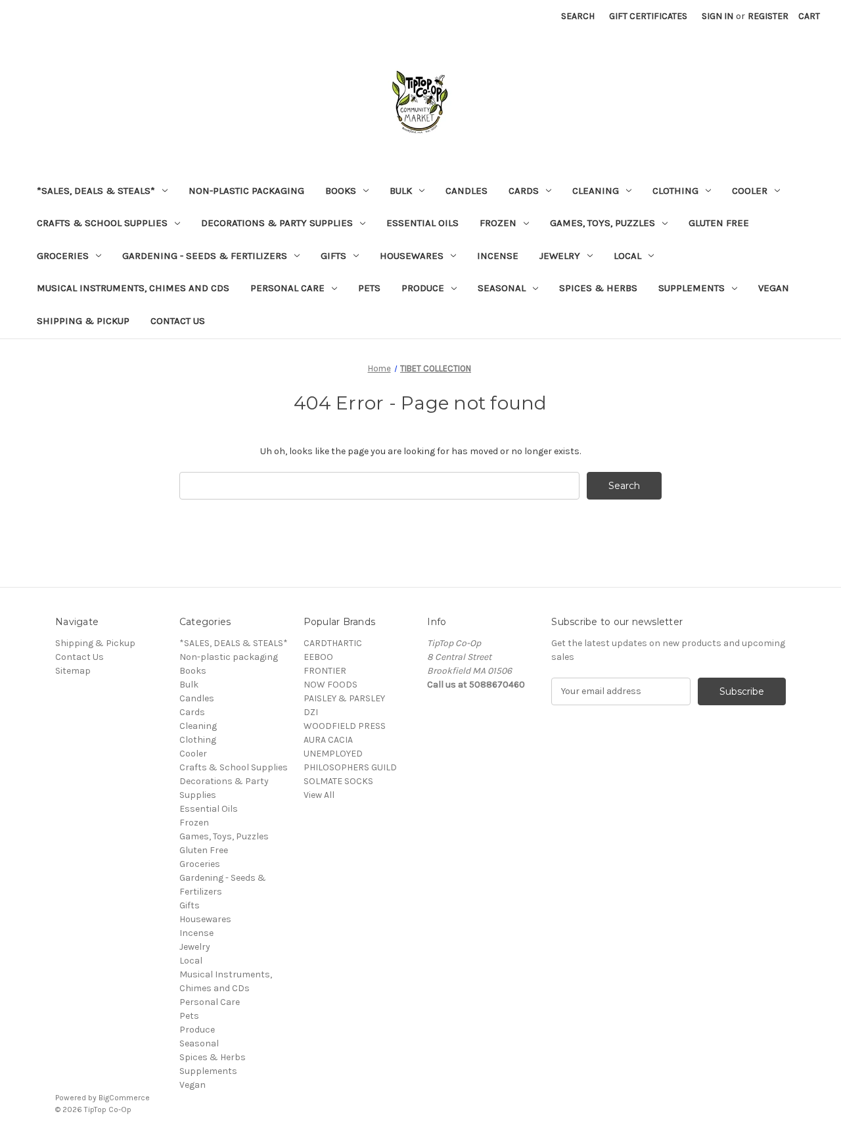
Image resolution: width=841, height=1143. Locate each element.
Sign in (717, 16)
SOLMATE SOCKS (338, 781)
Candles (466, 191)
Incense (497, 256)
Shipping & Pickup (83, 321)
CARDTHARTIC (333, 643)
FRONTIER (325, 670)
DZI (311, 712)
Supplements (691, 288)
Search (578, 16)
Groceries (63, 256)
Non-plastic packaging (246, 191)
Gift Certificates (648, 16)
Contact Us (177, 321)
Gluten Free (719, 223)
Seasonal (502, 288)
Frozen (498, 223)
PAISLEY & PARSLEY (344, 698)
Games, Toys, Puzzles (602, 223)
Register (768, 16)
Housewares (411, 256)
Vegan (773, 288)
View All (319, 795)
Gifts (333, 256)
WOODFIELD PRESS (345, 726)
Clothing (675, 191)
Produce (422, 288)
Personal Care (287, 288)
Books (340, 191)
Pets (369, 288)
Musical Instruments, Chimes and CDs (133, 288)
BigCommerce (124, 1097)
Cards (524, 191)
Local (627, 256)
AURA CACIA (328, 739)
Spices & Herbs (598, 288)
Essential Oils (422, 223)
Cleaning (595, 191)
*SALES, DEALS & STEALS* (96, 191)
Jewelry (559, 256)
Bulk (401, 191)
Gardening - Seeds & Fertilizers (204, 256)
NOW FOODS (330, 684)
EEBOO (318, 657)
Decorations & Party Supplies (277, 223)
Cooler (749, 191)
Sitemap (73, 670)
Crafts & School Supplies (102, 223)
